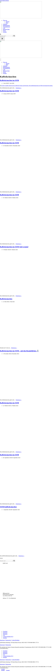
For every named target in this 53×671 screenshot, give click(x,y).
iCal (4, 635)
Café (4, 28)
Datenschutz (8, 640)
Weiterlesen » (19, 88)
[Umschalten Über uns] (24, 62)
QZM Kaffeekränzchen (8, 507)
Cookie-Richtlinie (15, 640)
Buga (7, 22)
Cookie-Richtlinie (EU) (8, 636)
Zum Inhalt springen (4, 0)
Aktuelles (5, 24)
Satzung (7, 21)
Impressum (2, 640)
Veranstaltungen (6, 26)
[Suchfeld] (0, 34)
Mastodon (5, 634)
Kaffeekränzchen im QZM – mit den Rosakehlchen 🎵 (19, 351)
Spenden (5, 637)
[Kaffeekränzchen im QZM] (26, 85)
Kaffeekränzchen (6, 299)
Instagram (5, 632)
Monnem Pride (6, 29)
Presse (4, 30)
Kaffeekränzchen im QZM (9, 80)
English (3, 670)
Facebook (5, 631)
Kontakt (5, 32)
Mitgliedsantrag (6, 25)
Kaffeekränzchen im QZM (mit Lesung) (14, 247)
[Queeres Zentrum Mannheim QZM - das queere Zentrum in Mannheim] (21, 18)
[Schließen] (2, 39)
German (3, 669)
